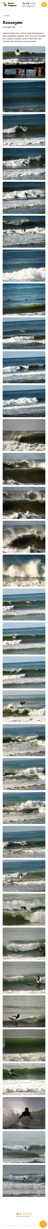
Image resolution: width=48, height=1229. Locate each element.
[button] (9, 4)
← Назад (6, 15)
